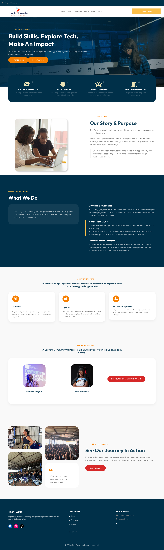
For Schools (18, 60)
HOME (62, 11)
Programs (74, 520)
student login (146, 11)
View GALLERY (95, 468)
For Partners (38, 60)
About (73, 516)
